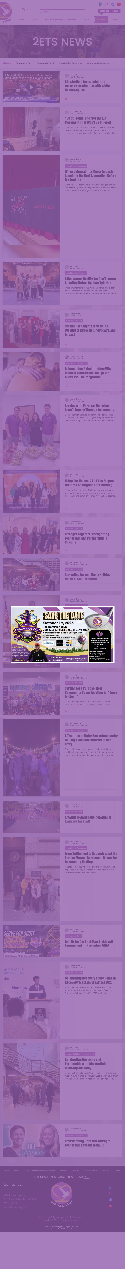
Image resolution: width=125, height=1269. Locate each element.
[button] (62, 603)
